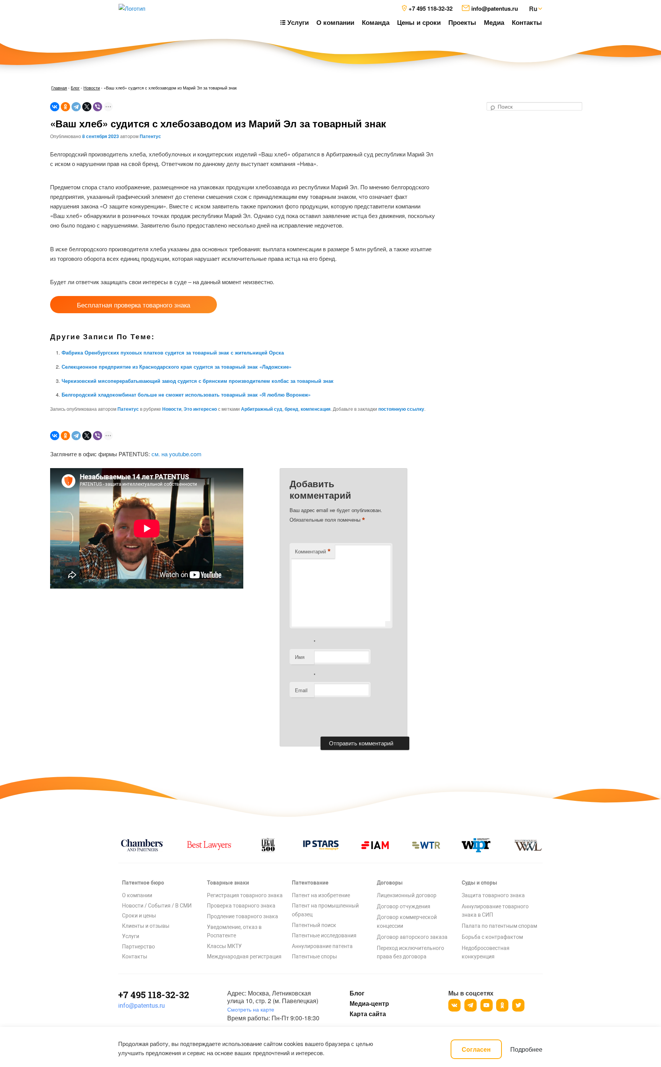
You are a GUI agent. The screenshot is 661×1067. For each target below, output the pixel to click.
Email (301, 690)
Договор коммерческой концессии (407, 921)
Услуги (130, 936)
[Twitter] (518, 1005)
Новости (91, 88)
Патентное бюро (143, 883)
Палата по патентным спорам (499, 926)
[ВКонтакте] (54, 106)
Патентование (310, 883)
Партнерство (138, 946)
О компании (335, 22)
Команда (375, 22)
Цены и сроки (419, 22)
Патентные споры (314, 956)
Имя (299, 656)
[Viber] (97, 106)
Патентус (150, 136)
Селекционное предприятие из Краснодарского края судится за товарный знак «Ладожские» (176, 366)
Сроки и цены (139, 915)
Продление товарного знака (242, 916)
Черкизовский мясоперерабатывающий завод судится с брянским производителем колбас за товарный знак (198, 380)
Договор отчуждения (403, 906)
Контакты (527, 22)
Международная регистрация (244, 956)
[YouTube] (486, 1005)
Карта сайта (368, 1014)
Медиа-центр (369, 1003)
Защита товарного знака (493, 895)
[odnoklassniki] (502, 1005)
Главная (59, 88)
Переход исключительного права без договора (410, 952)
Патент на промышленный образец (325, 910)
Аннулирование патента (322, 946)
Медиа (494, 22)
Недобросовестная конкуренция (486, 952)
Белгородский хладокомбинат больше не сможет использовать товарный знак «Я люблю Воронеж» (186, 394)
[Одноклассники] (65, 106)
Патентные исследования (324, 935)
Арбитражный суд (261, 408)
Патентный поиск (314, 925)
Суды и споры (479, 883)
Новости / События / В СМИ (157, 906)
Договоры (390, 883)
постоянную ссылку (401, 408)
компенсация (315, 408)
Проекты (462, 22)
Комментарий (313, 551)
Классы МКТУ (224, 946)
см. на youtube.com (176, 454)
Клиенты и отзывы (145, 926)
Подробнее (526, 1049)
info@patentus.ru (141, 1005)
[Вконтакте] (454, 1005)
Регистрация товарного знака (245, 895)
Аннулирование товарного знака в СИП (495, 910)
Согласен (476, 1049)
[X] (86, 106)
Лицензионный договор (406, 895)
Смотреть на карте (250, 1009)
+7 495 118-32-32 (153, 994)
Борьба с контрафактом (492, 937)
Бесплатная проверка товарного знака (133, 304)
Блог (75, 88)
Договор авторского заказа (412, 937)
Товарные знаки (228, 883)
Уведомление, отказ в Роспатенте (234, 931)
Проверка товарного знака (241, 906)
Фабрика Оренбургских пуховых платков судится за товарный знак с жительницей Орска (173, 352)
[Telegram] (76, 106)
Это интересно (200, 408)
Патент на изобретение (321, 895)
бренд (291, 408)
